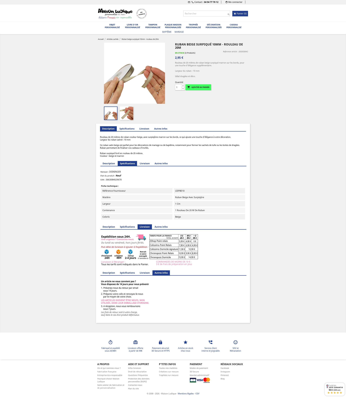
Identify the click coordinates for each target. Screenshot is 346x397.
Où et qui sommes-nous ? (109, 368)
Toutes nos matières (168, 368)
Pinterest (225, 375)
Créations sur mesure (169, 371)
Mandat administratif (199, 375)
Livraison (144, 128)
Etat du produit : (107, 175)
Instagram (225, 371)
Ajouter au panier (198, 87)
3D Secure (194, 371)
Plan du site (133, 388)
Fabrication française (106, 371)
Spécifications (126, 128)
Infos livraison (134, 368)
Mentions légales (186, 393)
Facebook (225, 368)
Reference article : (230, 51)
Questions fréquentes (138, 375)
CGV (197, 393)
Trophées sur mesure (168, 375)
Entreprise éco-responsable (109, 375)
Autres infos (160, 128)
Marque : (104, 171)
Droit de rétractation (137, 371)
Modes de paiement (199, 368)
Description (109, 163)
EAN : (102, 179)
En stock (179, 53)
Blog (223, 378)
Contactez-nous (135, 385)
